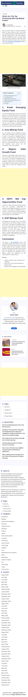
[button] (3, 6)
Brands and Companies (7, 521)
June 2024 (4, 637)
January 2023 (5, 677)
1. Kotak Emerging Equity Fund (10, 95)
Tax (2, 562)
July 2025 (4, 606)
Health (3, 533)
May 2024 (4, 639)
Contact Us (8, 410)
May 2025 (4, 611)
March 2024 (4, 644)
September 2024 (6, 630)
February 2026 (5, 589)
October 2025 (5, 599)
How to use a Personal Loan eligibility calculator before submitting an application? (12, 449)
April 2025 (4, 613)
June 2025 (4, 608)
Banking (3, 519)
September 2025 (6, 601)
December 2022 (5, 680)
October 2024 (5, 627)
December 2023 (5, 651)
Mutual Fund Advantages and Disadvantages (15, 266)
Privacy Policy (8, 416)
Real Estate (4, 557)
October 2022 (5, 685)
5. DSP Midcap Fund (8, 101)
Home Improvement (6, 536)
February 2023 (5, 675)
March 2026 (4, 587)
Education (4, 528)
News (3, 555)
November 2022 (5, 682)
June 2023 (4, 666)
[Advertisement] (14, 59)
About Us (7, 407)
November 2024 (5, 625)
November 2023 (5, 654)
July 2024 (4, 634)
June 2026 (4, 579)
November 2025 (5, 596)
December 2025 (5, 594)
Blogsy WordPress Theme (18, 694)
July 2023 (4, 663)
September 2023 (6, 658)
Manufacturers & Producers (9, 552)
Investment (4, 540)
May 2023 (4, 668)
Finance (3, 531)
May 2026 (4, 582)
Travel (3, 567)
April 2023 (4, 670)
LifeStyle (3, 548)
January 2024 (5, 649)
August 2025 (4, 603)
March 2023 (4, 673)
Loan (2, 550)
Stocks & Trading (6, 559)
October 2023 (5, 656)
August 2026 (4, 575)
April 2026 (4, 584)
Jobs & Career (5, 543)
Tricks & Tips (5, 569)
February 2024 (5, 646)
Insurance (4, 538)
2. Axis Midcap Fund (8, 97)
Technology (4, 564)
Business (4, 524)
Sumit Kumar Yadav (9, 318)
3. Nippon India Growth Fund (10, 98)
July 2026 (4, 577)
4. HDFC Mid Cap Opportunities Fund (12, 100)
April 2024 (4, 642)
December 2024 (5, 622)
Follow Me (14, 328)
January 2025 (5, 620)
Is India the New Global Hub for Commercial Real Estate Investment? (18, 343)
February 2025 (5, 618)
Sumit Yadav (10, 25)
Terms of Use (8, 413)
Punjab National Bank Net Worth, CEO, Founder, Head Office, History (18, 353)
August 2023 (5, 661)
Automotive (4, 516)
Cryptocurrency (5, 526)
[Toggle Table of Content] (18, 93)
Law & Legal (4, 545)
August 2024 (5, 632)
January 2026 (5, 591)
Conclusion (6, 103)
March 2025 (4, 615)
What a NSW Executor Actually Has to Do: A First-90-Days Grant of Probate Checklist (13, 456)
